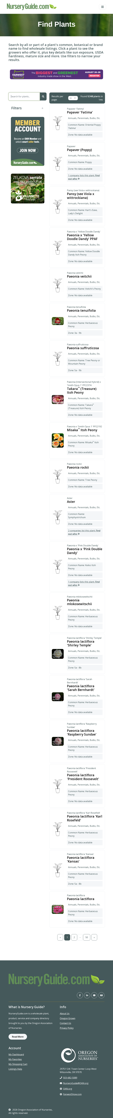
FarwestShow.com (72, 1094)
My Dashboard (16, 1054)
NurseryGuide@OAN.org (75, 1083)
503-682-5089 (70, 1077)
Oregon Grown (67, 1018)
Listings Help (15, 1069)
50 (86, 937)
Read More (18, 1036)
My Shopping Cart (18, 1064)
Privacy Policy (67, 1028)
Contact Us (65, 1023)
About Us (64, 1013)
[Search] (43, 96)
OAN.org (67, 1088)
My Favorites (15, 1059)
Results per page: (57, 98)
